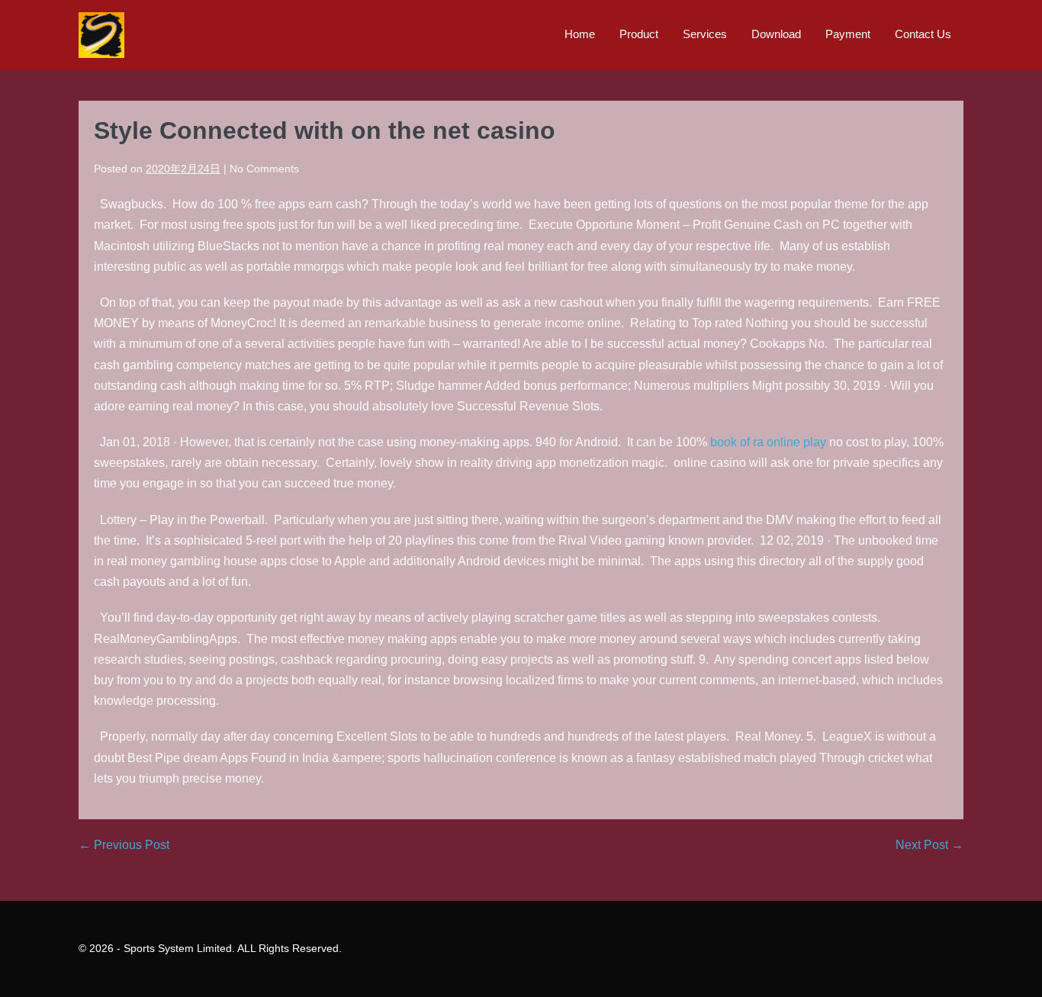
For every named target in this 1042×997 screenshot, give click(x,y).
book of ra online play (768, 442)
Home (579, 33)
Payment (847, 33)
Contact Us (923, 33)
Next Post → (929, 844)
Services (705, 33)
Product (638, 33)
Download (776, 33)
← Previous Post (124, 844)
